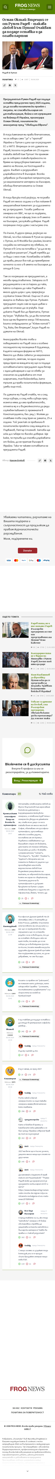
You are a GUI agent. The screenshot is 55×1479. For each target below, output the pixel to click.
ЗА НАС (16, 1408)
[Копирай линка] (4, 85)
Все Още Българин (29, 1212)
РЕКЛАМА (38, 1408)
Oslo (10, 990)
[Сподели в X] (15, 85)
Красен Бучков (17, 460)
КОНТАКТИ (26, 1408)
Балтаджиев (10, 926)
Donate (27, 550)
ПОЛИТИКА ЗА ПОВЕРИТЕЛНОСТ (27, 1412)
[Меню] (49, 7)
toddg (27, 1046)
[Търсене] (5, 7)
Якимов (10, 1029)
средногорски (31, 1119)
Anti (26, 1146)
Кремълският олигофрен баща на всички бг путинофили (10, 819)
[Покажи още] (27, 1471)
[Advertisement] (28, 1327)
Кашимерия (10, 1078)
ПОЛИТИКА (7, 79)
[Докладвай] (32, 898)
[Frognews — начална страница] (27, 1389)
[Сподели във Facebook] (10, 85)
